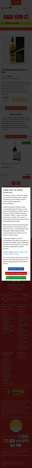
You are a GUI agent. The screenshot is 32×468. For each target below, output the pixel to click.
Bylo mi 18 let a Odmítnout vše (16, 273)
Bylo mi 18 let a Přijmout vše (16, 278)
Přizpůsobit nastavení (16, 269)
